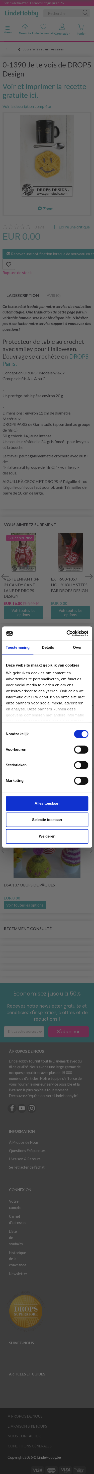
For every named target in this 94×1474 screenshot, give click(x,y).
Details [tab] (48, 647)
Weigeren (47, 836)
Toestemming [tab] (18, 647)
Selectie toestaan (47, 819)
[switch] (81, 750)
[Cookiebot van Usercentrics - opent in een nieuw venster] (67, 633)
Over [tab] (77, 647)
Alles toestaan (47, 803)
